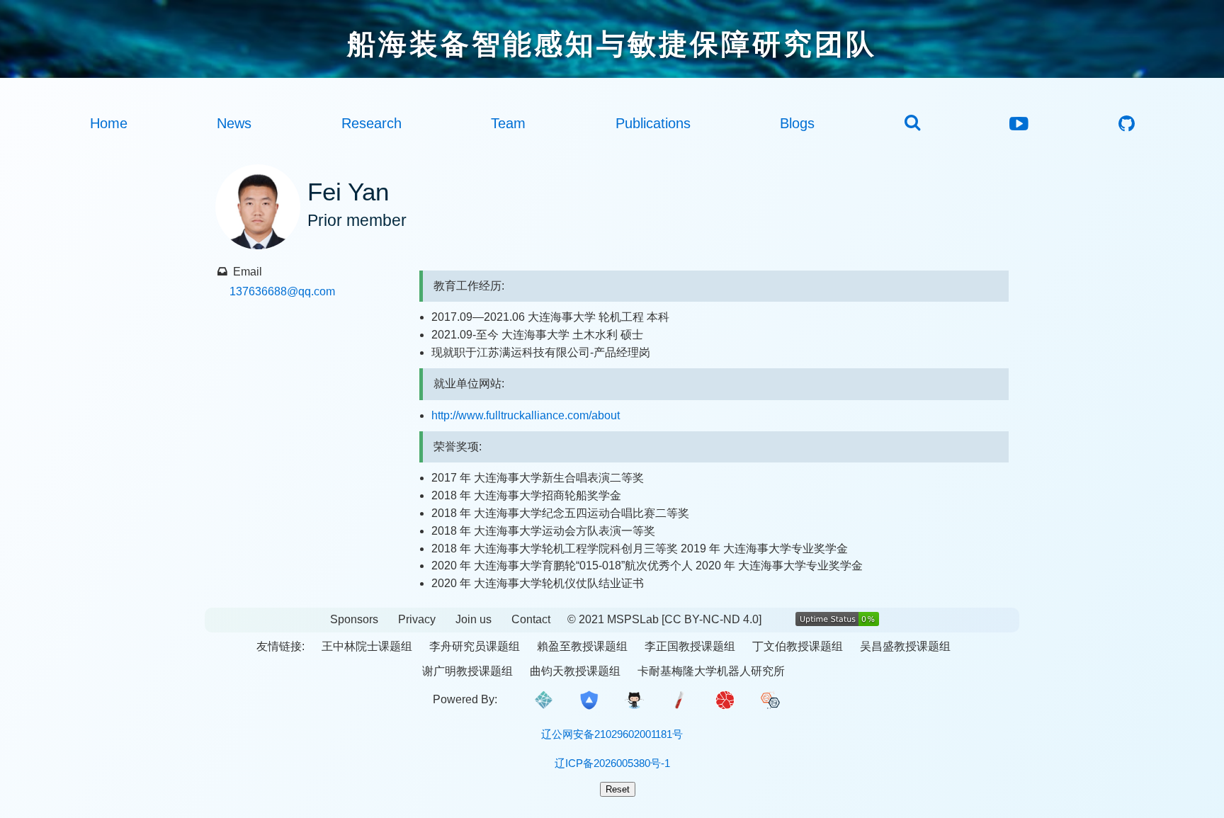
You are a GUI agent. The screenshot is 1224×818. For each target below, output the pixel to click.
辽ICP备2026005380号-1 (612, 763)
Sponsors (354, 619)
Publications (653, 123)
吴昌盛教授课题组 (905, 646)
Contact (530, 619)
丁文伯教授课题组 (797, 646)
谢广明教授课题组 (467, 671)
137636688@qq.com (282, 291)
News (234, 123)
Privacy (417, 619)
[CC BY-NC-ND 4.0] (711, 619)
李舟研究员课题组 (474, 646)
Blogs (797, 123)
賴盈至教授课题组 (582, 646)
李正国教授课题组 (690, 646)
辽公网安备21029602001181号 (612, 734)
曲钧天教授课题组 (575, 671)
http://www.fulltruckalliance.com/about (525, 415)
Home (109, 123)
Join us (473, 619)
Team (508, 123)
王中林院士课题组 (367, 646)
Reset (618, 789)
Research (371, 123)
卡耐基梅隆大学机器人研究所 (711, 671)
